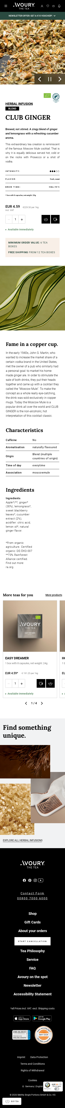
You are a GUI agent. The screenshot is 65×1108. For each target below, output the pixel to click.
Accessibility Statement (33, 994)
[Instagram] (35, 880)
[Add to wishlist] (55, 219)
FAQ (32, 968)
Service (32, 959)
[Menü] (60, 1084)
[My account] (42, 6)
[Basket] (53, 6)
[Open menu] (5, 6)
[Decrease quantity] (9, 219)
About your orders (32, 931)
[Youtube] (40, 880)
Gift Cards (32, 922)
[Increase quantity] (22, 219)
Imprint (21, 1057)
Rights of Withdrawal (32, 1070)
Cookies (32, 1080)
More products (54, 595)
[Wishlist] (48, 6)
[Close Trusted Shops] (59, 1094)
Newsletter (32, 985)
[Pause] (49, 79)
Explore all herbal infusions (22, 840)
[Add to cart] (46, 219)
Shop (33, 913)
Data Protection (39, 1057)
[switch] (57, 1089)
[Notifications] (59, 6)
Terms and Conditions (32, 1063)
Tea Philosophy (32, 951)
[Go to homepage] (24, 6)
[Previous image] (39, 79)
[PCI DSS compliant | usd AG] (44, 1035)
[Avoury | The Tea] (32, 864)
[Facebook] (24, 880)
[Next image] (60, 79)
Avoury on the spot (33, 977)
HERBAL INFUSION (19, 104)
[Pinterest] (29, 880)
